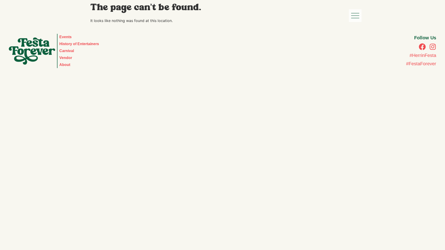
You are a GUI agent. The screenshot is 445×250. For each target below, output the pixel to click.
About (64, 65)
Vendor (65, 58)
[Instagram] (432, 46)
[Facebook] (422, 46)
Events (65, 37)
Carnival (66, 51)
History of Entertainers (79, 44)
